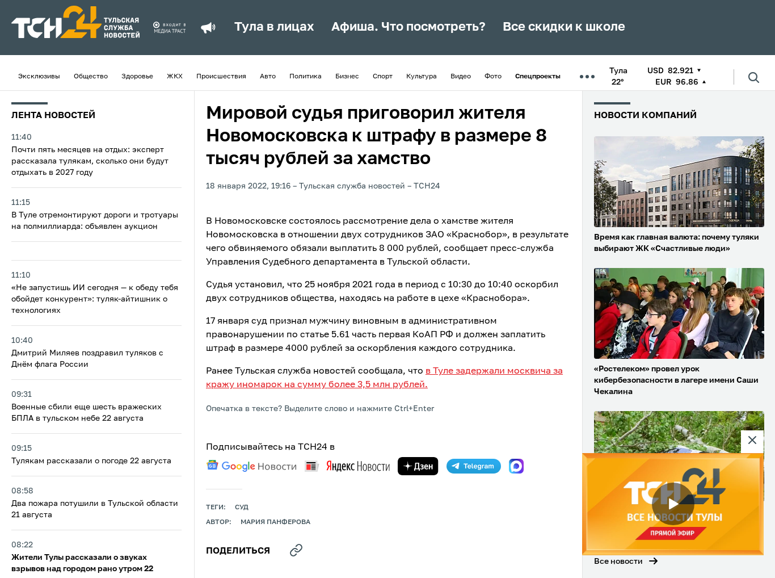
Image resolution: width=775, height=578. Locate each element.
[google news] (251, 466)
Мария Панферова (275, 522)
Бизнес (347, 76)
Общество (91, 76)
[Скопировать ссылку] (296, 550)
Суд (241, 507)
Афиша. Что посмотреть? (408, 27)
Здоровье (137, 76)
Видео (460, 76)
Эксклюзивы (39, 76)
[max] (516, 466)
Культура (421, 76)
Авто (268, 76)
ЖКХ (175, 76)
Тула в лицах (274, 27)
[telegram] (474, 466)
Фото (493, 76)
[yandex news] (347, 466)
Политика (305, 76)
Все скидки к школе (564, 27)
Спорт (383, 76)
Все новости (618, 562)
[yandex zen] (418, 466)
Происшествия (221, 76)
